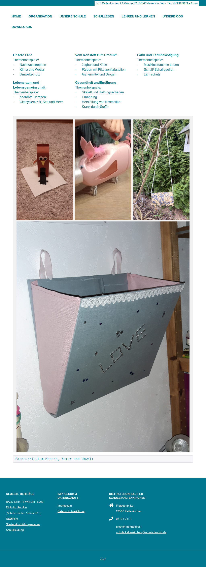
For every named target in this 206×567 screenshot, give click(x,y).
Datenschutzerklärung (71, 511)
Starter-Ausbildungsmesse (23, 524)
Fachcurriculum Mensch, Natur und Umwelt (54, 459)
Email (194, 3)
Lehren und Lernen (138, 16)
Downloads (22, 27)
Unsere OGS (173, 16)
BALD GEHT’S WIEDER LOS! (24, 501)
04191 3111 (123, 518)
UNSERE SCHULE (73, 16)
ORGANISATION (40, 16)
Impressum (65, 505)
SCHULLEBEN (103, 16)
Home (16, 16)
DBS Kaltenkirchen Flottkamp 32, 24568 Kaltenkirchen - (131, 3)
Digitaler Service (16, 507)
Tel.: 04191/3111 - (178, 3)
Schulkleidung (15, 529)
